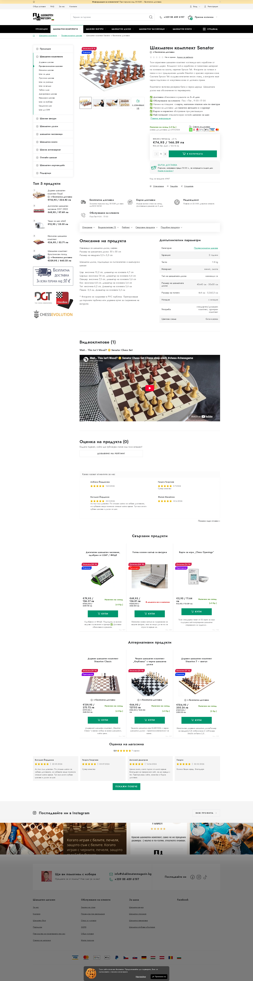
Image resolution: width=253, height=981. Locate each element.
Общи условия (39, 6)
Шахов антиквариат (50, 149)
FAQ (52, 6)
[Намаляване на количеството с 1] (156, 154)
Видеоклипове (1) (107, 227)
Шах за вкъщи (45, 86)
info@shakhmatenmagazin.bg (133, 874)
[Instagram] (199, 877)
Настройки (141, 976)
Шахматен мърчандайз (52, 165)
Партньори (37, 927)
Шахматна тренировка (138, 920)
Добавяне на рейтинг (111, 453)
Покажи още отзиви (208, 520)
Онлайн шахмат (48, 157)
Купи (151, 613)
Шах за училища (46, 82)
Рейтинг (126, 227)
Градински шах (45, 105)
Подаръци (45, 173)
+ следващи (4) (138, 106)
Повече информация (160, 118)
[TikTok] (205, 877)
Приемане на (160, 976)
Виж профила (204, 813)
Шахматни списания (137, 914)
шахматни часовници (51, 134)
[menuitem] (41, 29)
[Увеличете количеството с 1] (165, 154)
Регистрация (213, 6)
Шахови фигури (48, 118)
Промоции (45, 48)
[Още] (210, 29)
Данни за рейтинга (185, 57)
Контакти (73, 6)
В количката (195, 154)
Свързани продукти (145, 227)
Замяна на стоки (88, 907)
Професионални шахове (51, 66)
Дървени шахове (46, 62)
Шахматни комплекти (51, 56)
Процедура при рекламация (93, 914)
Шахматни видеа (136, 907)
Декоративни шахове (48, 94)
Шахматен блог (39, 920)
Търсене (151, 17)
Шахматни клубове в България (142, 927)
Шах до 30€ (44, 109)
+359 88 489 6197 (173, 17)
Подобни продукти (170, 227)
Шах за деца (44, 74)
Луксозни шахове (46, 78)
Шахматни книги (48, 141)
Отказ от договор (88, 920)
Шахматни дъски (49, 126)
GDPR (83, 927)
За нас (62, 6)
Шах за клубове (45, 102)
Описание (87, 227)
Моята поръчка (87, 940)
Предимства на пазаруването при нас (49, 933)
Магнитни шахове (46, 70)
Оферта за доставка (201, 126)
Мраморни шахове (47, 98)
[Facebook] (192, 877)
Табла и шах (44, 90)
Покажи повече (126, 786)
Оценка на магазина (126, 744)
